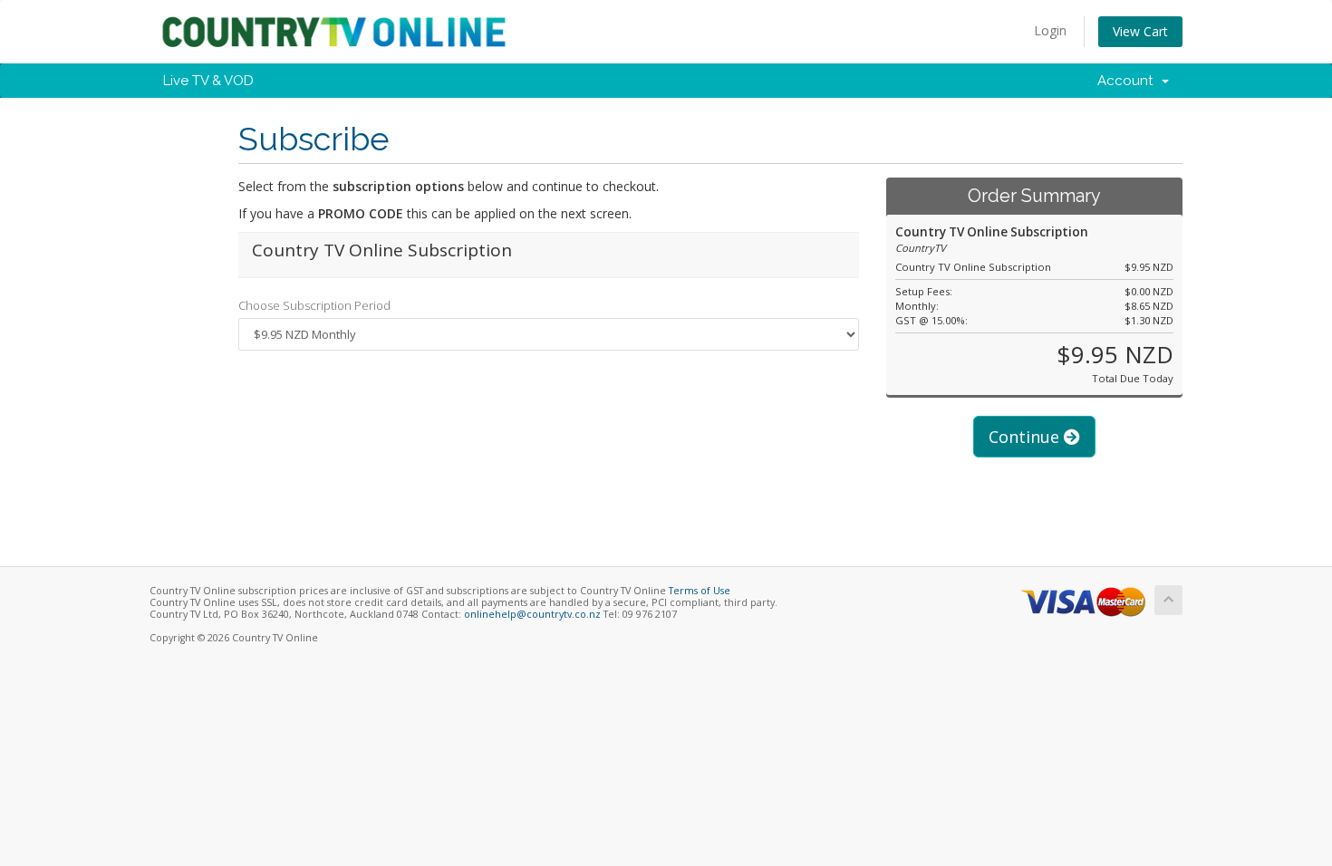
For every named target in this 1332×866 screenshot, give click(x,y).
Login (1050, 30)
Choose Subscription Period (314, 305)
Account (1128, 80)
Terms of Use (699, 590)
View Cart (1140, 31)
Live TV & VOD (208, 80)
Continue (1026, 436)
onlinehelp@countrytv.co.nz (532, 614)
